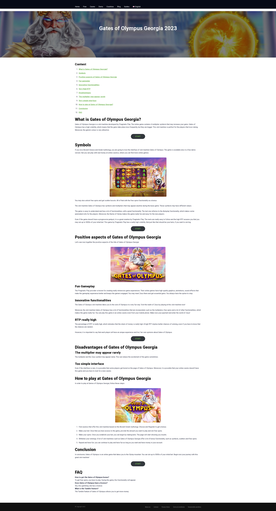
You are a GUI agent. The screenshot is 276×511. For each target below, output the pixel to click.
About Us (147, 507)
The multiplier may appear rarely (92, 97)
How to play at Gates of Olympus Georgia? (96, 105)
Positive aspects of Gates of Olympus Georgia (98, 77)
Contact (156, 507)
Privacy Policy (166, 507)
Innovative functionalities (89, 85)
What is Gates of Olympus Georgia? (93, 69)
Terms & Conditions (179, 507)
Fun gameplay (84, 81)
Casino (92, 7)
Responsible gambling (194, 507)
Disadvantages (85, 93)
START (138, 136)
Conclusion (83, 109)
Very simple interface (87, 101)
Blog (119, 7)
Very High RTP (84, 89)
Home (77, 7)
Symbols (82, 73)
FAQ (80, 112)
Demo (101, 7)
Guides (126, 7)
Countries (110, 7)
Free (84, 7)
